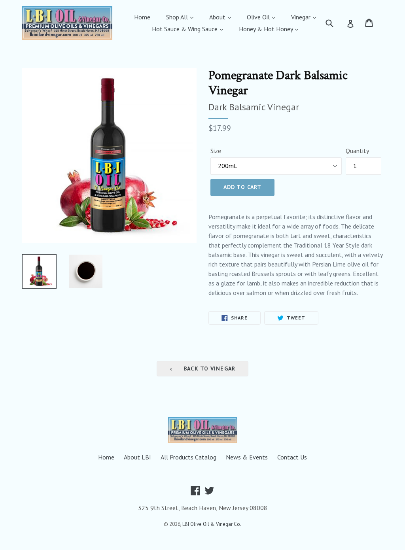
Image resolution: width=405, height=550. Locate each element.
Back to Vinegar (208, 368)
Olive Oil (259, 17)
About (218, 17)
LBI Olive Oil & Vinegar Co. (211, 524)
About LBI (137, 457)
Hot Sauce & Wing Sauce (185, 29)
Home (142, 17)
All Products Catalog (188, 457)
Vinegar (301, 17)
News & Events (247, 457)
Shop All (177, 17)
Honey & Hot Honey (266, 29)
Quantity (357, 151)
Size (215, 151)
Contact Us (292, 457)
